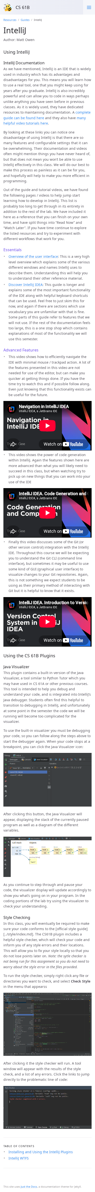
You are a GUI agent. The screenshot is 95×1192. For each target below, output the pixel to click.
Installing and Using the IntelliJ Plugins (41, 1152)
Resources (9, 20)
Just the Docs (29, 1186)
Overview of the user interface (33, 256)
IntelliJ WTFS (19, 1158)
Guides (25, 20)
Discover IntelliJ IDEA (26, 284)
